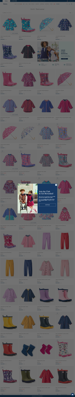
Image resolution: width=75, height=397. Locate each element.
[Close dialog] (56, 185)
